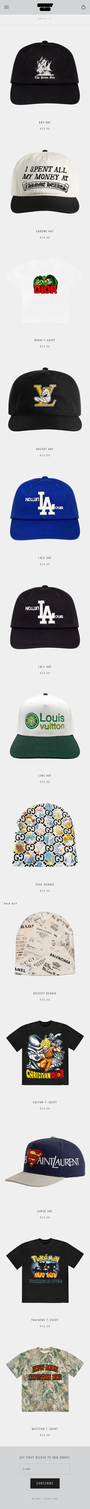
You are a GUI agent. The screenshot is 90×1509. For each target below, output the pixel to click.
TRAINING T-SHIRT (45, 1320)
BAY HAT (45, 122)
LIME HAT (45, 776)
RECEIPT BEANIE (45, 993)
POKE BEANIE (45, 884)
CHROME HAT (45, 231)
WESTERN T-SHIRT (45, 1429)
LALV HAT (45, 558)
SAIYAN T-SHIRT (45, 1102)
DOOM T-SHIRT (45, 340)
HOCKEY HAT (45, 449)
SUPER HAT (45, 1211)
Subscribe (45, 1483)
